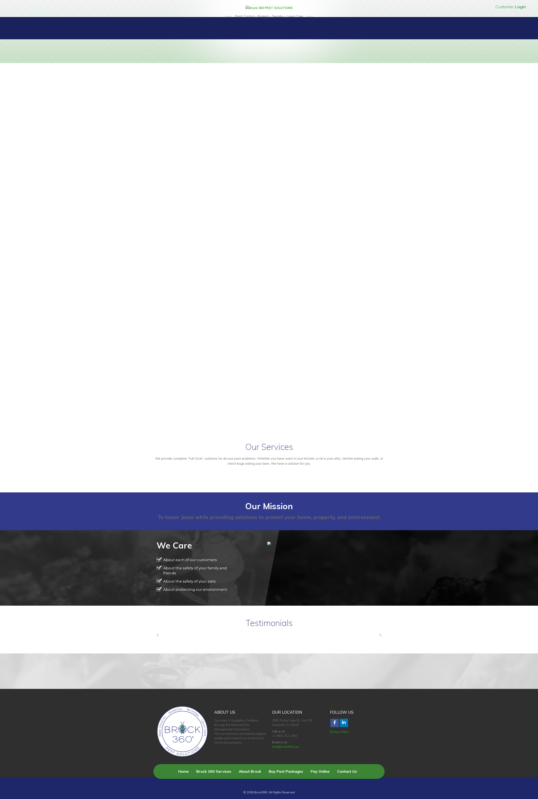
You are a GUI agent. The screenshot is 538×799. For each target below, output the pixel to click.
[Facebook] (334, 723)
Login (520, 6)
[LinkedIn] (344, 723)
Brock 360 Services (213, 771)
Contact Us (347, 771)
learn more (16, 129)
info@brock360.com (285, 747)
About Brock (250, 771)
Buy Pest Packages (286, 771)
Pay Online (320, 771)
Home (183, 771)
